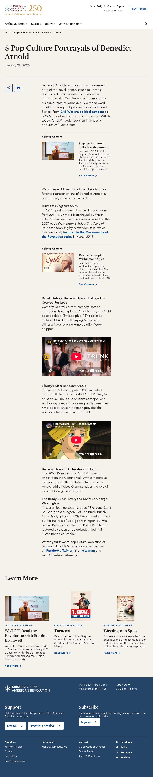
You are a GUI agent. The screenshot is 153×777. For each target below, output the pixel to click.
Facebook (126, 742)
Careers (9, 751)
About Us (10, 742)
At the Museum (15, 24)
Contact (83, 742)
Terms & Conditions (89, 756)
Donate (11, 725)
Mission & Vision (14, 747)
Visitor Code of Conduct (92, 747)
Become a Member (42, 725)
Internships (11, 756)
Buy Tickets (139, 9)
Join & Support (69, 24)
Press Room (48, 742)
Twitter (124, 747)
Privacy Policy (86, 751)
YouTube (125, 757)
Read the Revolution (68, 626)
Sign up (86, 722)
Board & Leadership (15, 761)
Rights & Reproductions (54, 747)
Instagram (126, 752)
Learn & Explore (42, 24)
